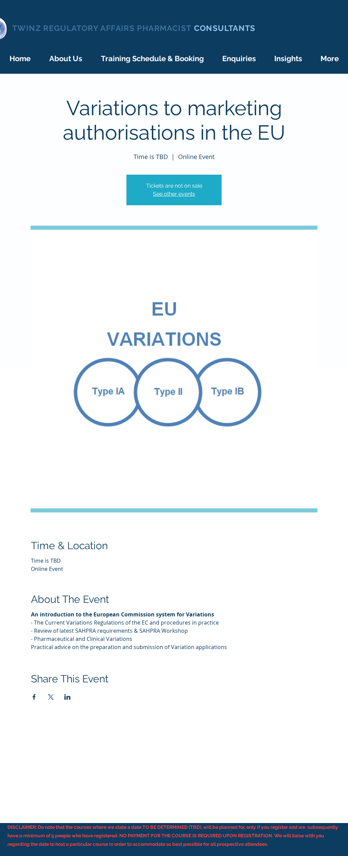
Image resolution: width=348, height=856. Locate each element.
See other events (174, 194)
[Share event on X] (51, 697)
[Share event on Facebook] (34, 697)
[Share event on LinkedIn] (67, 697)
